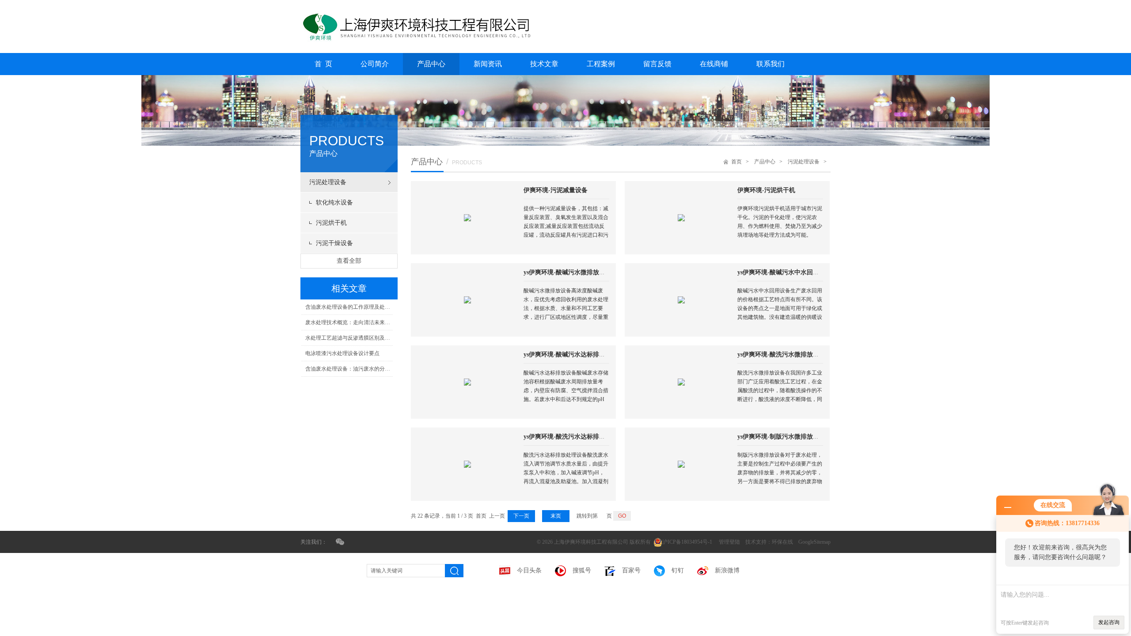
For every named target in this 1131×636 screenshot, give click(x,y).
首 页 (323, 64)
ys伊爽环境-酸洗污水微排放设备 (781, 354)
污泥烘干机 (331, 223)
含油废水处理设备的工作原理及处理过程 (349, 307)
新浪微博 (727, 570)
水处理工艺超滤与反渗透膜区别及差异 (349, 338)
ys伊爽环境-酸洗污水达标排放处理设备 (577, 436)
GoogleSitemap (814, 542)
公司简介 (375, 64)
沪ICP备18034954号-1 (688, 542)
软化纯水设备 (334, 202)
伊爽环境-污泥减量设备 (556, 190)
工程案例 (601, 64)
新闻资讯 (488, 64)
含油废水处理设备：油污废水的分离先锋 (349, 369)
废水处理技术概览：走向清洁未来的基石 (349, 322)
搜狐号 (582, 570)
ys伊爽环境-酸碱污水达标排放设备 (571, 354)
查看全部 (349, 260)
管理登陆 (729, 542)
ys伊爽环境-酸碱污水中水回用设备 (784, 272)
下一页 (521, 516)
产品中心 (431, 64)
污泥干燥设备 (334, 243)
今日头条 (529, 570)
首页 (736, 162)
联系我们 (770, 64)
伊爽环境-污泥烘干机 (766, 190)
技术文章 (544, 64)
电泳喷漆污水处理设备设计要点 (342, 353)
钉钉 (678, 570)
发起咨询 (1109, 622)
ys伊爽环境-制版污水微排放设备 (781, 436)
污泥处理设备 (327, 182)
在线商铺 (714, 64)
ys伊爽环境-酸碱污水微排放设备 (567, 272)
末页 (555, 516)
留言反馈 (657, 64)
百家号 (631, 570)
